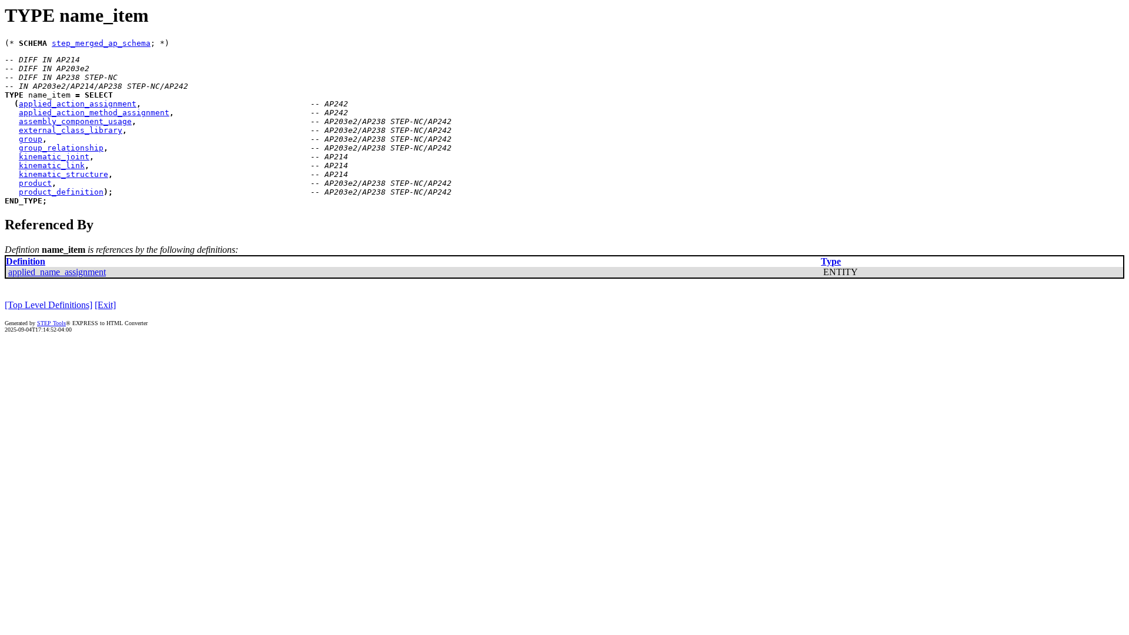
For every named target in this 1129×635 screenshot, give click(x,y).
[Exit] (105, 305)
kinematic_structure (63, 174)
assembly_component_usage (75, 121)
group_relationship (61, 147)
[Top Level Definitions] (48, 305)
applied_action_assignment (77, 103)
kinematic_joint (54, 156)
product (35, 183)
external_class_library (70, 130)
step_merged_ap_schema (101, 43)
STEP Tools (51, 323)
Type (831, 261)
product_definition (61, 192)
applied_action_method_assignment (94, 112)
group (30, 139)
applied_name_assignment (57, 272)
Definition (25, 261)
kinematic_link (52, 165)
